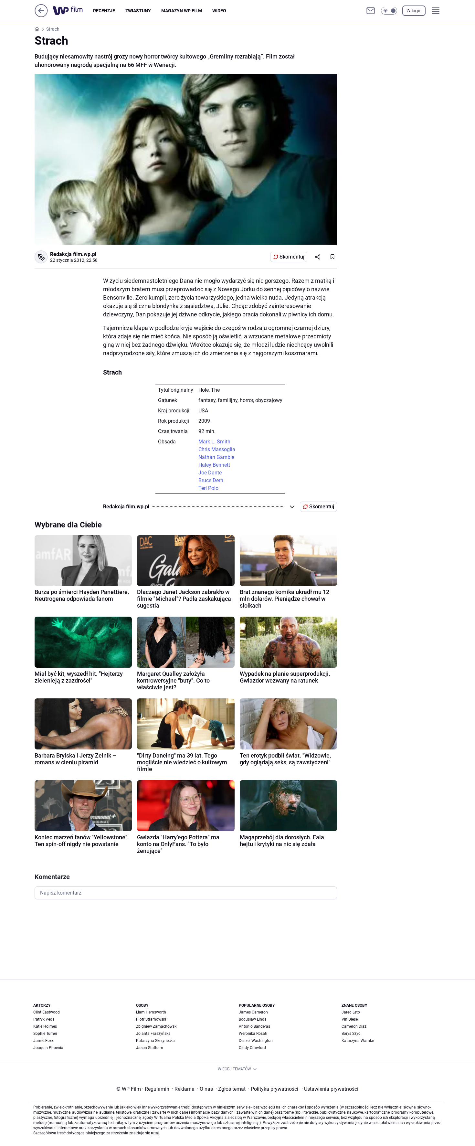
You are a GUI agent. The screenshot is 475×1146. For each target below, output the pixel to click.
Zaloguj (413, 10)
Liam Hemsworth (151, 1012)
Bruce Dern (210, 480)
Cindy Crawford (252, 1047)
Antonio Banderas (254, 1026)
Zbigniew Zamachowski (156, 1026)
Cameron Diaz (354, 1026)
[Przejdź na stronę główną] (41, 15)
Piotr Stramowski (151, 1019)
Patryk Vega (44, 1019)
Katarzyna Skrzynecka (155, 1040)
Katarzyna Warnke (358, 1040)
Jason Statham (149, 1047)
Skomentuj (292, 257)
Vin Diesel (350, 1019)
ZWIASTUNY (138, 10)
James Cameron (253, 1012)
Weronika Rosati (253, 1033)
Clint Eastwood (46, 1012)
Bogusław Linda (253, 1019)
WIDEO (219, 10)
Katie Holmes (45, 1026)
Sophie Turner (45, 1033)
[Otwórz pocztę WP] (370, 10)
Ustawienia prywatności (329, 1089)
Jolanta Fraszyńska (153, 1033)
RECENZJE (104, 10)
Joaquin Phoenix (48, 1047)
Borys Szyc (351, 1033)
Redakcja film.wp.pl (73, 254)
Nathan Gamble (216, 457)
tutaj (155, 1133)
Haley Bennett (214, 465)
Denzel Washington (256, 1040)
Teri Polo (208, 488)
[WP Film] (73, 10)
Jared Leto (351, 1012)
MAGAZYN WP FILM (181, 10)
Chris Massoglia (216, 449)
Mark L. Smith (214, 442)
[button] (389, 11)
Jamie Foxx (43, 1040)
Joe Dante (210, 473)
